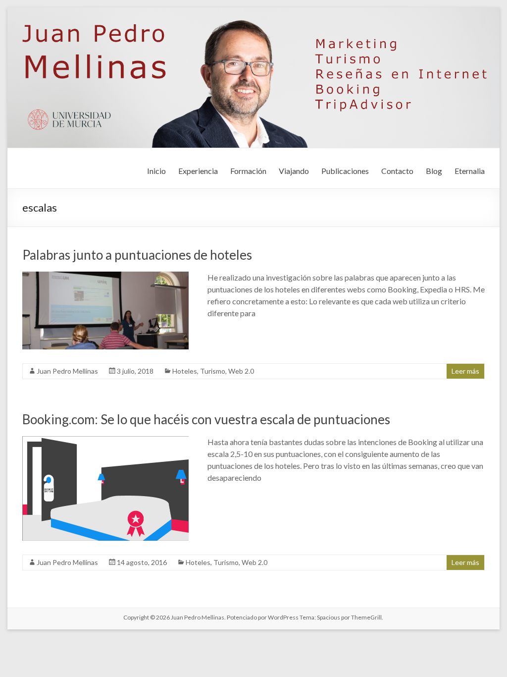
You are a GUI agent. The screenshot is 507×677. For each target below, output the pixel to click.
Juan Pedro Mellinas (67, 371)
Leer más (465, 371)
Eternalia (470, 170)
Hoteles (184, 371)
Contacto (397, 170)
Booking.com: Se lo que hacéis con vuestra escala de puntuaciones (206, 419)
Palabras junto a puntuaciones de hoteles (137, 255)
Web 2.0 (241, 371)
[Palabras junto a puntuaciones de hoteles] (105, 276)
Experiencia (198, 170)
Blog (434, 170)
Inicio (156, 170)
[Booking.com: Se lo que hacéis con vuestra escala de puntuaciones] (105, 441)
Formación (248, 170)
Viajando (294, 170)
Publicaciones (345, 170)
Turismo (212, 371)
